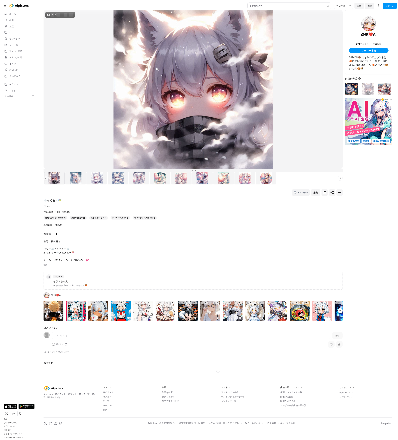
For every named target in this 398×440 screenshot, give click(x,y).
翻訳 (45, 265)
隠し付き (59, 344)
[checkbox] (53, 344)
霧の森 (58, 225)
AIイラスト (108, 392)
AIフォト (107, 396)
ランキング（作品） (231, 392)
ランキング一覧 (228, 400)
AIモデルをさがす (170, 400)
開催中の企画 (286, 396)
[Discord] (50, 423)
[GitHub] (60, 423)
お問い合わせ (9, 426)
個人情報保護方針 (168, 423)
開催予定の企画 (288, 400)
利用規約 (7, 430)
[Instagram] (55, 423)
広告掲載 (271, 423)
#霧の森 (47, 233)
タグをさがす (168, 396)
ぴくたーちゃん (10, 422)
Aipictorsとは (346, 392)
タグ (105, 409)
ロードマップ (345, 396)
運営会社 (290, 423)
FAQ (247, 423)
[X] (45, 423)
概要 (5, 419)
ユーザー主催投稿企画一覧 (293, 405)
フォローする (368, 50)
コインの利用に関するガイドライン (225, 423)
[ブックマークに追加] (325, 192)
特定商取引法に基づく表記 (192, 423)
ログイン (390, 5)
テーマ (106, 400)
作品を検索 (167, 392)
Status (281, 423)
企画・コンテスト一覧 (291, 392)
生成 (359, 5)
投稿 (370, 5)
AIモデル (107, 405)
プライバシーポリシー (13, 434)
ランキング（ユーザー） (233, 396)
